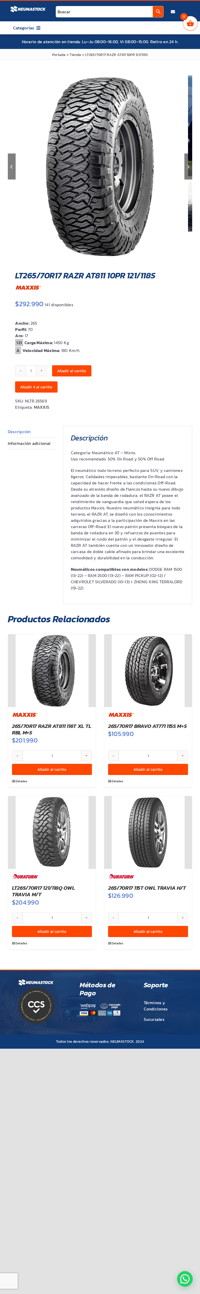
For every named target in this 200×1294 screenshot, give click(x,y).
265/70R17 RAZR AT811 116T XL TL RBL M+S (51, 729)
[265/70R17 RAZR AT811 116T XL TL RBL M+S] (52, 670)
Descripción (19, 431)
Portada (59, 54)
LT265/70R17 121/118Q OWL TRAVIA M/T (43, 891)
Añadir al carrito (71, 370)
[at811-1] (97, 166)
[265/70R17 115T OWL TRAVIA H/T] (148, 832)
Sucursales (154, 1019)
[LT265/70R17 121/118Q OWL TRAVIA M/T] (52, 832)
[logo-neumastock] (28, 7)
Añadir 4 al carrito (36, 387)
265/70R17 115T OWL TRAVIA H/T (147, 888)
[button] (185, 1279)
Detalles (21, 781)
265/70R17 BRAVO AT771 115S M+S (147, 726)
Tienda (75, 54)
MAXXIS (41, 407)
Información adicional (29, 443)
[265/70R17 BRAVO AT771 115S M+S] (148, 670)
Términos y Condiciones (156, 1006)
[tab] (32, 432)
